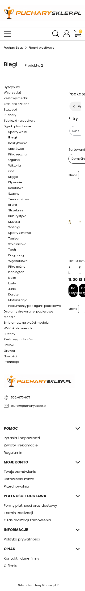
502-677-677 (20, 397)
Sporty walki (17, 132)
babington (16, 272)
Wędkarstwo (18, 261)
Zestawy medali (16, 98)
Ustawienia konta (19, 478)
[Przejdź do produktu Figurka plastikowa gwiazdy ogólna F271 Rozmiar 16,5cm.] (80, 221)
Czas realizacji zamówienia (27, 520)
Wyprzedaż (12, 92)
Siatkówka (16, 148)
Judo (12, 289)
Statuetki (10, 109)
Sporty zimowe (19, 233)
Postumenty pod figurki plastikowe (34, 306)
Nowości (10, 356)
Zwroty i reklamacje (21, 445)
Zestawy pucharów (18, 339)
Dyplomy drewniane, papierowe (28, 311)
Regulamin (13, 452)
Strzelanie (16, 210)
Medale (10, 317)
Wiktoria (14, 165)
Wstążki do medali (18, 328)
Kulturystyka (17, 216)
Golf (11, 171)
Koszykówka (17, 143)
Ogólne (14, 160)
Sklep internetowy (37, 585)
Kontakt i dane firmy (21, 558)
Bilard (12, 204)
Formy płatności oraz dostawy (30, 505)
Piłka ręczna (17, 154)
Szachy (13, 193)
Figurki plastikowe (41, 48)
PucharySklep (13, 48)
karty (12, 283)
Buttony (9, 334)
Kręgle (13, 177)
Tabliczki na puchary (19, 120)
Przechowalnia (16, 486)
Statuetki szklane (17, 104)
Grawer (9, 350)
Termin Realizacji (18, 512)
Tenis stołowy (18, 199)
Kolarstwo (16, 188)
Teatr (12, 249)
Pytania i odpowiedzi (22, 437)
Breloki (9, 345)
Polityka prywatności (22, 539)
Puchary (10, 115)
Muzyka (14, 221)
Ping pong (16, 255)
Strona (72, 175)
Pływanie (15, 182)
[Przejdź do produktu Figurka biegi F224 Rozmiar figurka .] (69, 221)
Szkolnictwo (17, 244)
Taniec (13, 238)
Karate (13, 294)
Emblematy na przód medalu (26, 322)
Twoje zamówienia (20, 471)
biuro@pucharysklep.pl (29, 405)
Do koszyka (73, 290)
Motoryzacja (17, 300)
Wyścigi (14, 227)
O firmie (10, 565)
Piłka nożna (17, 266)
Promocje (11, 362)
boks (12, 277)
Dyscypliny (12, 87)
